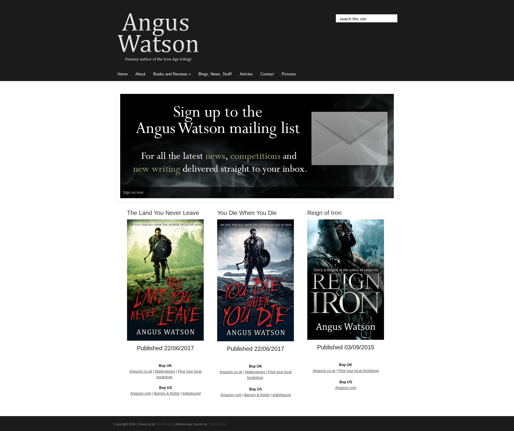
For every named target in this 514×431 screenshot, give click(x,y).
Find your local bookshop (358, 371)
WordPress (164, 424)
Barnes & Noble (167, 393)
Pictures (289, 74)
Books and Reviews (172, 74)
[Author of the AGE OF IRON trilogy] (158, 65)
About (140, 74)
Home (122, 74)
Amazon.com (140, 393)
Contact (267, 74)
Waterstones (165, 371)
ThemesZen (217, 424)
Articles (246, 74)
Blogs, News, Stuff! (215, 74)
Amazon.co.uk (140, 371)
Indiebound (191, 393)
